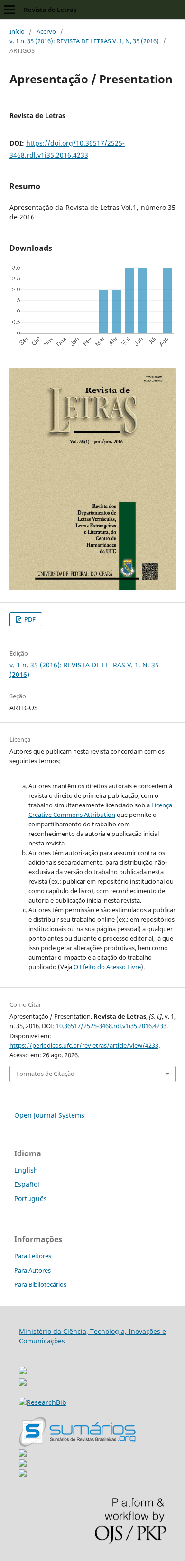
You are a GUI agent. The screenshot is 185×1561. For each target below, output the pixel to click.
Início (17, 31)
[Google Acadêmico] (23, 1464)
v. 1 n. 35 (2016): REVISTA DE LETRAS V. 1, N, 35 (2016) (84, 41)
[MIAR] (23, 1368)
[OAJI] (23, 1454)
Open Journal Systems (49, 1115)
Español (26, 1184)
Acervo (46, 31)
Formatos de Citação (45, 1073)
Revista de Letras (50, 9)
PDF (29, 619)
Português (30, 1198)
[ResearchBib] (42, 1402)
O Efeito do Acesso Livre (107, 967)
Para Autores (32, 1270)
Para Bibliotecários (40, 1284)
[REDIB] (23, 1383)
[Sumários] (77, 1444)
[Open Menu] (9, 9)
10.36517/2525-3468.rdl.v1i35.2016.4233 (111, 1026)
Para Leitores (32, 1256)
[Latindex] (23, 1474)
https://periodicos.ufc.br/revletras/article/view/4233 (83, 1045)
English (26, 1169)
